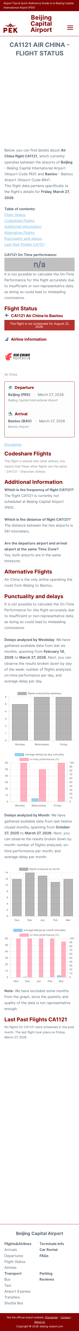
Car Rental (48, 1249)
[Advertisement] (39, 103)
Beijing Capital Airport (41, 23)
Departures (13, 1256)
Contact (65, 1317)
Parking (46, 1273)
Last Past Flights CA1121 (24, 244)
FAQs (44, 1256)
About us (39, 1322)
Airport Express (17, 1291)
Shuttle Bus (13, 1303)
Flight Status (14, 215)
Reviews (47, 1279)
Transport (13, 1273)
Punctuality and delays (23, 238)
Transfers (12, 1297)
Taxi (7, 1285)
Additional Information (22, 226)
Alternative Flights (19, 232)
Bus (7, 1279)
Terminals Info (52, 1244)
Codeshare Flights (19, 220)
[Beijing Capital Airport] (11, 28)
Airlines (10, 1267)
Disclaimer (51, 1317)
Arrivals (10, 1249)
